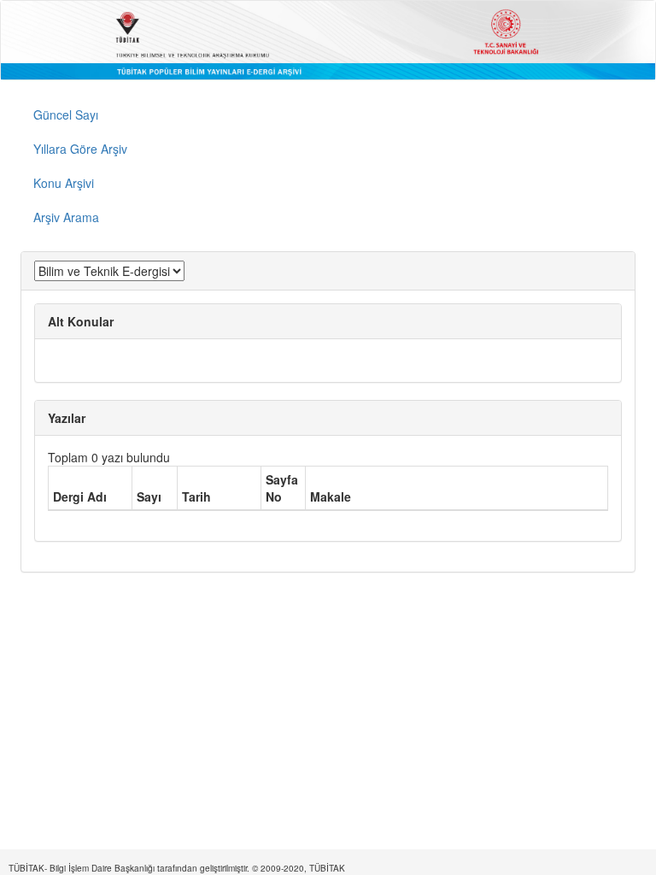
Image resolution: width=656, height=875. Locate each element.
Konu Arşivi (63, 182)
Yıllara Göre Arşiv (80, 148)
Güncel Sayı (65, 114)
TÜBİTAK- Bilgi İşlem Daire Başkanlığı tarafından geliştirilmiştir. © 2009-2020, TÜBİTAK (177, 868)
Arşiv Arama (66, 217)
